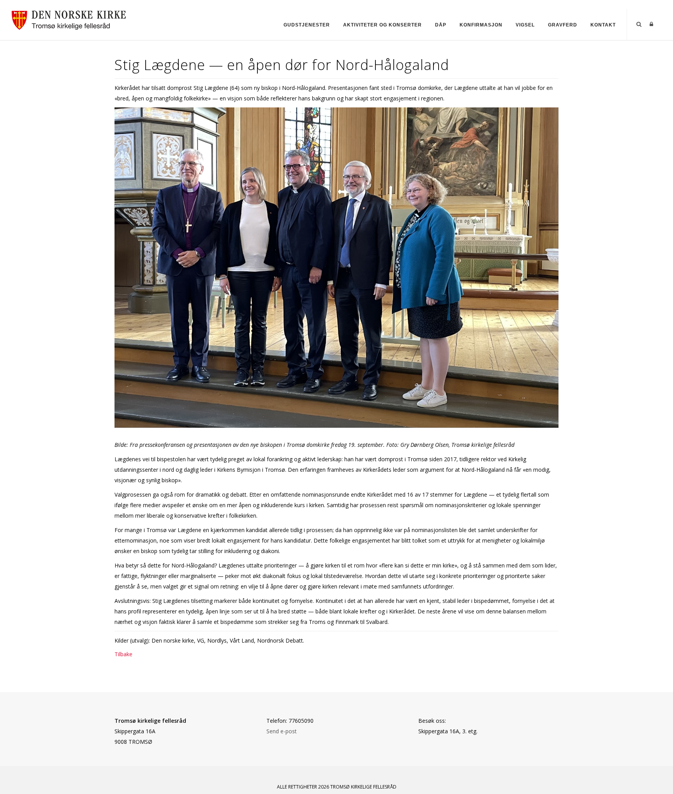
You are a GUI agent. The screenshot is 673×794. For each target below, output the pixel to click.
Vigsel (525, 25)
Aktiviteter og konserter (382, 25)
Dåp (440, 25)
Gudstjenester (307, 25)
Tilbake (123, 654)
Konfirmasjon (481, 25)
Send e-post (281, 731)
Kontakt (603, 25)
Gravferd (562, 25)
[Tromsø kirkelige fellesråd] (72, 19)
